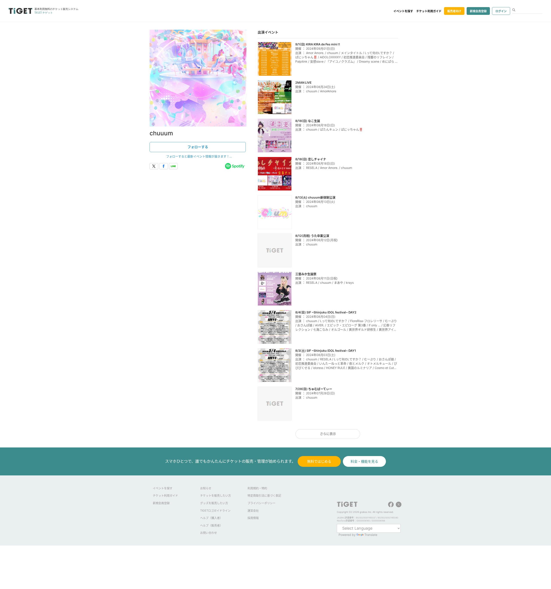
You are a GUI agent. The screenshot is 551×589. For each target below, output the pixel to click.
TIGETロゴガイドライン (215, 510)
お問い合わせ (208, 532)
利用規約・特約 (257, 488)
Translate (370, 535)
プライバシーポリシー (262, 503)
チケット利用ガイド (428, 11)
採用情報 (253, 518)
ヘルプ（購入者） (211, 518)
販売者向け (454, 11)
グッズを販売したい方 (214, 503)
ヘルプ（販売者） (211, 525)
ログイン (501, 11)
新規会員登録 (478, 11)
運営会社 (253, 510)
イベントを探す (403, 11)
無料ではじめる (319, 461)
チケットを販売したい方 (215, 495)
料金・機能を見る (364, 461)
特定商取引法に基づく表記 (264, 495)
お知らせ (205, 488)
